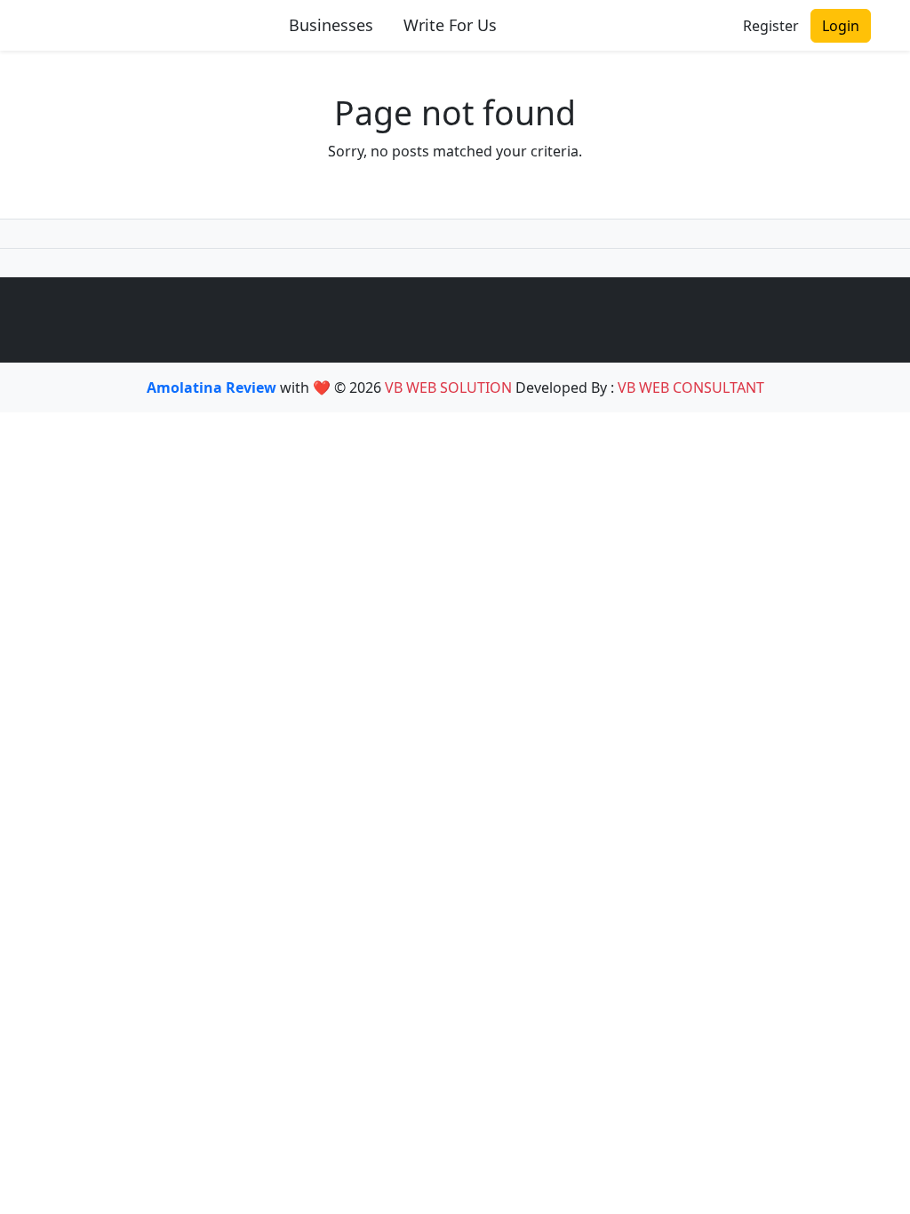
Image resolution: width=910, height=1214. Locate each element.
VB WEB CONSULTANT (691, 387)
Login (840, 26)
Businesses (331, 25)
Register (771, 26)
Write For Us (450, 25)
